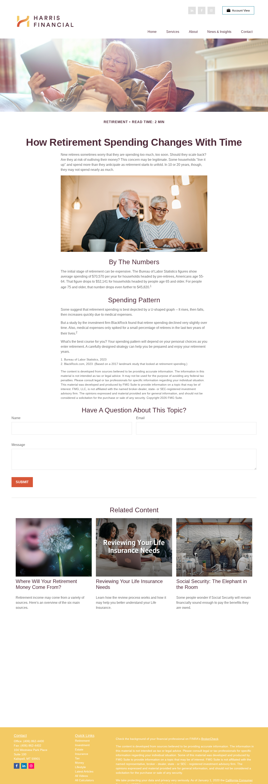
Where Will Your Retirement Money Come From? (46, 584)
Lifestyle (80, 767)
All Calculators (84, 780)
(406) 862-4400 (33, 741)
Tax (77, 758)
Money (79, 762)
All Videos (81, 776)
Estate (79, 749)
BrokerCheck (209, 738)
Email (140, 418)
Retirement (82, 740)
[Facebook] (201, 10)
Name (16, 418)
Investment (82, 745)
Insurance (81, 754)
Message (18, 445)
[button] (152, 31)
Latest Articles (84, 771)
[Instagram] (31, 766)
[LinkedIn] (192, 10)
